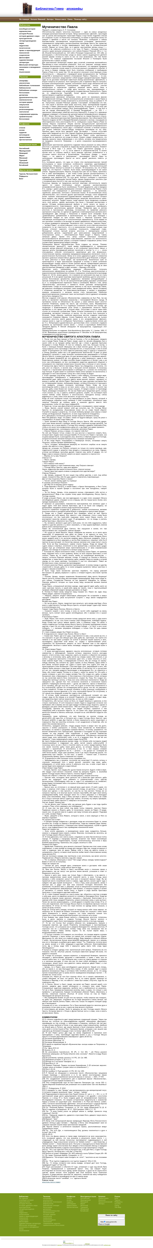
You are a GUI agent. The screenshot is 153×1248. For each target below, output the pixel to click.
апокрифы (74, 8)
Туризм (117, 1200)
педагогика (24, 46)
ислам (22, 130)
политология (24, 48)
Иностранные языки (28, 144)
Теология (24, 77)
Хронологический (105, 1202)
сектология (24, 112)
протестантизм (25, 140)
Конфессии (24, 124)
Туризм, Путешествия (28, 174)
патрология (24, 107)
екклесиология (25, 100)
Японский (23, 158)
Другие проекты (26, 170)
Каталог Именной (38, 19)
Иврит (22, 155)
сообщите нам (107, 1245)
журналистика (25, 31)
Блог (21, 179)
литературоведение (27, 41)
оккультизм (24, 105)
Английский (24, 148)
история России (26, 34)
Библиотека (25, 25)
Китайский (23, 165)
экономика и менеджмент (30, 67)
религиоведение (26, 109)
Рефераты (23, 176)
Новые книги (60, 19)
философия (24, 58)
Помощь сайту (80, 19)
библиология (25, 88)
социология (24, 55)
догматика (23, 95)
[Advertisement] (30, 220)
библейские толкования (29, 85)
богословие (24, 93)
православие (24, 137)
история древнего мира (29, 36)
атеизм (22, 128)
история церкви (26, 102)
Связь (70, 19)
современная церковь (28, 114)
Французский (24, 151)
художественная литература (30, 1223)
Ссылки (118, 1204)
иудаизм (22, 132)
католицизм (24, 135)
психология (24, 53)
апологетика (24, 83)
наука (21, 43)
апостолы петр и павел (51, 1182)
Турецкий (23, 160)
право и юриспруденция (29, 50)
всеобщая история (27, 29)
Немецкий (23, 153)
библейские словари (28, 90)
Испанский (23, 163)
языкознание (24, 72)
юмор (21, 69)
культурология (25, 38)
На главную (24, 19)
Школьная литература (28, 65)
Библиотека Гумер (50, 8)
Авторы (50, 19)
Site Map (118, 1207)
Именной (101, 1200)
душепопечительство (28, 97)
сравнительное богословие (53, 1225)
